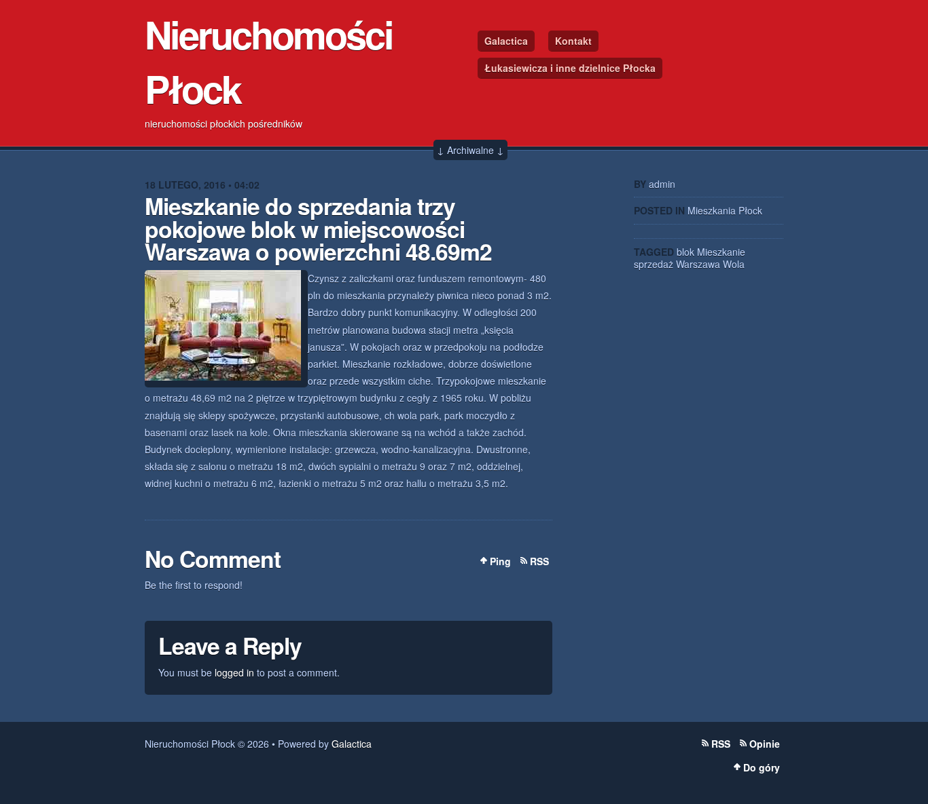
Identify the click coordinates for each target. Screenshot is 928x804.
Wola (734, 264)
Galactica (506, 40)
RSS (539, 561)
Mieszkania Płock (725, 210)
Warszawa (698, 264)
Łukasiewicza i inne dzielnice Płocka (570, 68)
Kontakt (573, 40)
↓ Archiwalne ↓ (470, 150)
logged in (234, 672)
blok (685, 252)
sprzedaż (653, 264)
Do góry (761, 767)
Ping (500, 561)
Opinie (764, 743)
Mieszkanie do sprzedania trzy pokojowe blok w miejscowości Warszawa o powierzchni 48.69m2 (318, 228)
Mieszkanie (721, 252)
